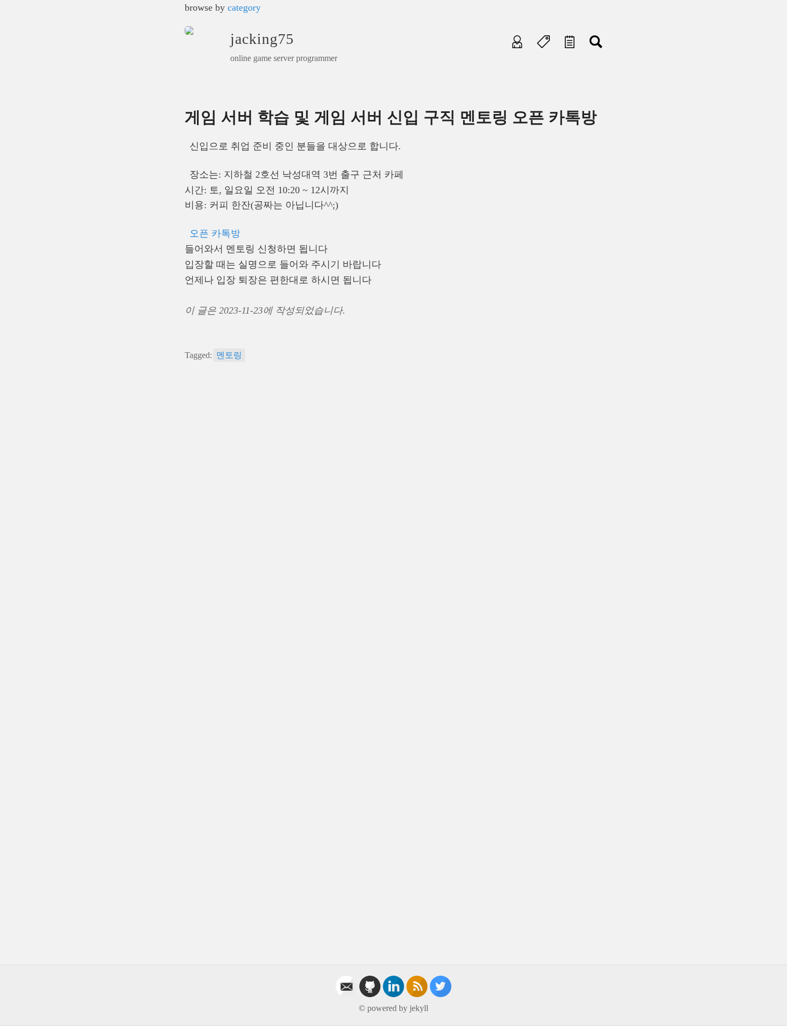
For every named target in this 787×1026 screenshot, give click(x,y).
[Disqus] (393, 521)
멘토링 (229, 355)
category (244, 7)
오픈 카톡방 (215, 233)
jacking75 (262, 39)
